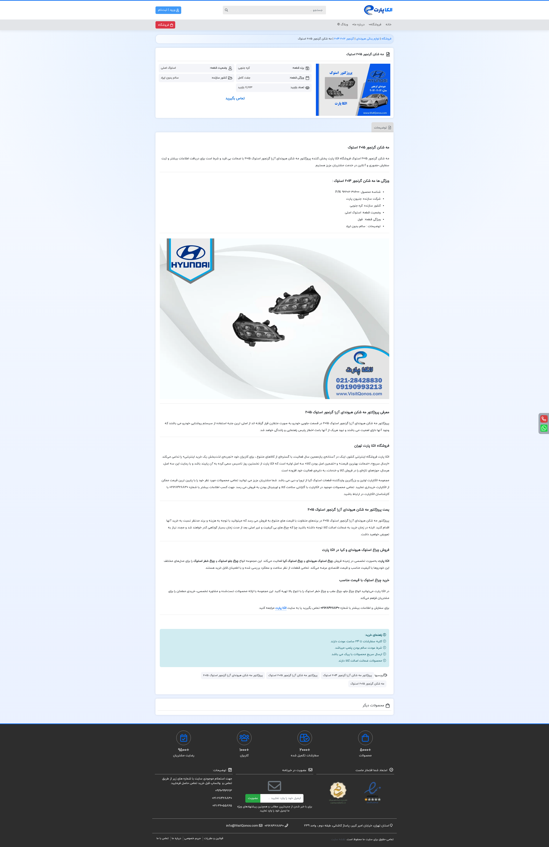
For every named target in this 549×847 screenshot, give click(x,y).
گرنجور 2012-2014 (344, 39)
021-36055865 (222, 806)
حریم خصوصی (192, 838)
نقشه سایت (338, 839)
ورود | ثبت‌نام (167, 10)
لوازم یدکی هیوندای (367, 39)
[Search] (227, 10)
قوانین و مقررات (213, 838)
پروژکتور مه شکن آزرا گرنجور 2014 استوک (347, 675)
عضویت (253, 798)
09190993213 (223, 791)
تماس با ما (163, 838)
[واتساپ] (544, 428)
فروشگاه (375, 25)
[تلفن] (544, 419)
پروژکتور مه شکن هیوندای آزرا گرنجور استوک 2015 (233, 675)
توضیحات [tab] (380, 128)
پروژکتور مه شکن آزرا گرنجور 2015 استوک (292, 675)
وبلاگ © (342, 25)
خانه (388, 25)
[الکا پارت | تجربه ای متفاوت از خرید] (378, 10)
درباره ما (359, 25)
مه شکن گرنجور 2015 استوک (367, 684)
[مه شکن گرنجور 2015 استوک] (353, 90)
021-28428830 (222, 798)
